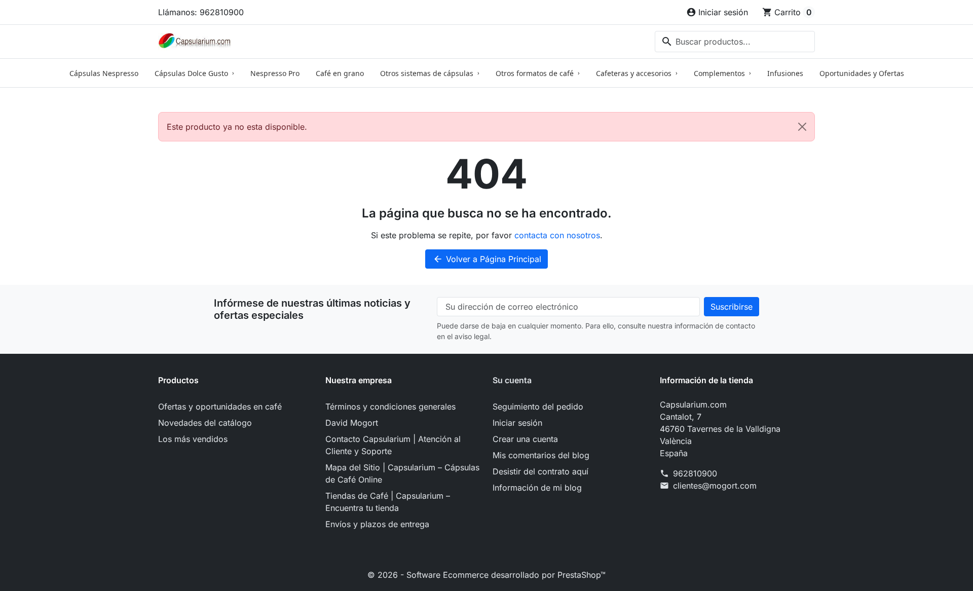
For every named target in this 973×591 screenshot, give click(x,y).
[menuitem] (103, 73)
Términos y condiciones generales (390, 406)
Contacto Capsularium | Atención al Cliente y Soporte (393, 445)
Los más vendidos (193, 439)
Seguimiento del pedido (538, 406)
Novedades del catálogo (205, 423)
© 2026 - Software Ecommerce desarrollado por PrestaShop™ (486, 575)
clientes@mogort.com (715, 486)
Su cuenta (512, 380)
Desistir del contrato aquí (540, 471)
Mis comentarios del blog (541, 455)
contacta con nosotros (557, 235)
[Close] (802, 127)
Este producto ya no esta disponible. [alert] (237, 127)
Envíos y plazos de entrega (377, 524)
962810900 (695, 473)
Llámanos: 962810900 (201, 12)
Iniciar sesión (517, 423)
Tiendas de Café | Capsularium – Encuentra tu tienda (387, 502)
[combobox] (735, 41)
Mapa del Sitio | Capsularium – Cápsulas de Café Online (402, 473)
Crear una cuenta (525, 439)
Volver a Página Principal (487, 259)
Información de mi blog (537, 488)
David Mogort (351, 423)
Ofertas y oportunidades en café (220, 406)
